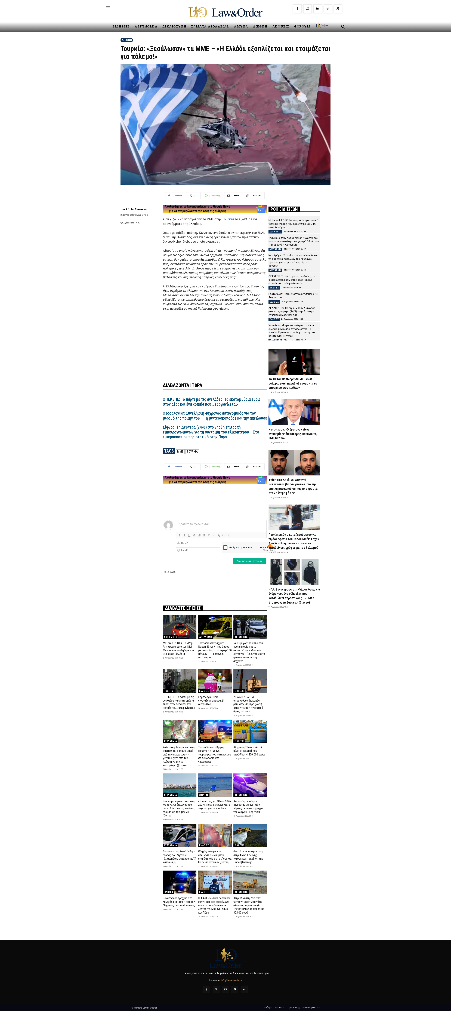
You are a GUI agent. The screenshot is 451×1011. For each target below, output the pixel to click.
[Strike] (194, 535)
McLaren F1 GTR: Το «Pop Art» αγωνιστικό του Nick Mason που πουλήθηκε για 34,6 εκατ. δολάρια (178, 648)
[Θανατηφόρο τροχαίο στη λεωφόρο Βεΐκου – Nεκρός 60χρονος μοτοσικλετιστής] (179, 882)
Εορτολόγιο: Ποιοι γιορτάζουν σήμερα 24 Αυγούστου (211, 700)
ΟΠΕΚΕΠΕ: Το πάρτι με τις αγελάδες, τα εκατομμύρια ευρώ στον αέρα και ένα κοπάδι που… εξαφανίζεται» (211, 402)
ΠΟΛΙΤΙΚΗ (169, 691)
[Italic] (184, 535)
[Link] (219, 535)
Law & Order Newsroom (134, 209)
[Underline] (189, 535)
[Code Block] (214, 535)
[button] (343, 27)
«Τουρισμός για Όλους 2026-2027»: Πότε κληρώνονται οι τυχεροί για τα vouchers (215, 804)
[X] (338, 8)
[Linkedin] (317, 8)
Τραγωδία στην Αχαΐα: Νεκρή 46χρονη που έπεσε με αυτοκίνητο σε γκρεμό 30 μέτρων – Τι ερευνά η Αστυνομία (215, 650)
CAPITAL (203, 795)
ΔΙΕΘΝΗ (127, 40)
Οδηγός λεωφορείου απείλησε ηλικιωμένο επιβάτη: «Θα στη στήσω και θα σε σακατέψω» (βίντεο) (214, 857)
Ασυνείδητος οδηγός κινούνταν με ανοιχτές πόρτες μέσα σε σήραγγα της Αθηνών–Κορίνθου (248, 806)
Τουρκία (228, 219)
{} (223, 535)
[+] (228, 535)
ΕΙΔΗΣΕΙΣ (204, 691)
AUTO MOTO (170, 637)
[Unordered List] (204, 535)
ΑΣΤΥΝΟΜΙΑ (205, 637)
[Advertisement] (215, 344)
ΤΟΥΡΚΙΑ (192, 451)
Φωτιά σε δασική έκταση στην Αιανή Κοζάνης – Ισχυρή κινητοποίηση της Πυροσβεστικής (248, 857)
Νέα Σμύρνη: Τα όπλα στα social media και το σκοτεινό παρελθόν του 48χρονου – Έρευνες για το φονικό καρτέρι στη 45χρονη (249, 652)
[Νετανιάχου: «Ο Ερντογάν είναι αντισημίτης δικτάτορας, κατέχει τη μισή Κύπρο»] (294, 412)
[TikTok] (328, 8)
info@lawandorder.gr (231, 980)
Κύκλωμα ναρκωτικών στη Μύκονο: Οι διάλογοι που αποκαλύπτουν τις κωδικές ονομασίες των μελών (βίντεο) (179, 808)
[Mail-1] (244, 989)
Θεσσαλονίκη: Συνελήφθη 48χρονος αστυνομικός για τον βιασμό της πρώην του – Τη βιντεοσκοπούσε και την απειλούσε (215, 416)
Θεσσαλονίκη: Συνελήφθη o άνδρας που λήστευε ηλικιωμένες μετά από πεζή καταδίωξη (179, 857)
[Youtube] (234, 989)
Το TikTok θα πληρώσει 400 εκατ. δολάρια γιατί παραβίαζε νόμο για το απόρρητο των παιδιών (292, 383)
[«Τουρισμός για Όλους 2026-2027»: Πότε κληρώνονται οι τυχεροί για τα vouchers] (215, 785)
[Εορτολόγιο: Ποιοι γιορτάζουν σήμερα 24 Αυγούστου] (215, 681)
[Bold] (179, 535)
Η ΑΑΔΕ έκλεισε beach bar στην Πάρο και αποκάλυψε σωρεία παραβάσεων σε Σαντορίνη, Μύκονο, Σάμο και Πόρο (214, 905)
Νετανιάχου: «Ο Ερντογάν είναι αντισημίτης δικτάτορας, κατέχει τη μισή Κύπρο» (292, 433)
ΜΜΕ (180, 451)
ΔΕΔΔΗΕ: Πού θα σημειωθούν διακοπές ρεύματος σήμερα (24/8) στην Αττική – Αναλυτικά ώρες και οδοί (248, 704)
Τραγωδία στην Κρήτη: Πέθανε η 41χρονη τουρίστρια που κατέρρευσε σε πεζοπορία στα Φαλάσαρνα (214, 754)
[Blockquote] (209, 535)
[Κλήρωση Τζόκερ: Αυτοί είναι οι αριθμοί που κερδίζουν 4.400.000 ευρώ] (250, 731)
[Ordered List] (199, 535)
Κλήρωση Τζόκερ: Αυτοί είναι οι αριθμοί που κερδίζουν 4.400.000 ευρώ (249, 750)
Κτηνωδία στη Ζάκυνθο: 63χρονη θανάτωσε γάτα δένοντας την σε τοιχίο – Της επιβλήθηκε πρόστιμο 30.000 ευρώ (248, 905)
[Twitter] (216, 989)
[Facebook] (297, 8)
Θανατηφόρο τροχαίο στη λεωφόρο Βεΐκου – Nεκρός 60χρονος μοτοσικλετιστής (179, 901)
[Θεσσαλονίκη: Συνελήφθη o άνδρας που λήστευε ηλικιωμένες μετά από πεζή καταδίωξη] (179, 835)
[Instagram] (307, 8)
